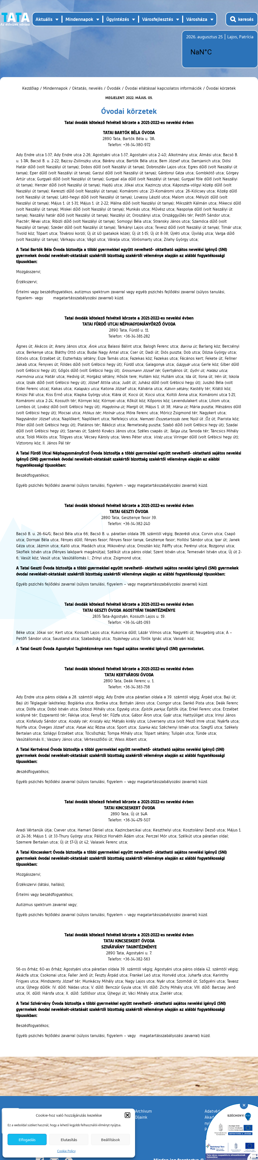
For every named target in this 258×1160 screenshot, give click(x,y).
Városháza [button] (196, 19)
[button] (127, 1115)
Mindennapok (55, 88)
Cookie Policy (66, 1151)
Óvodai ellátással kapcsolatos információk (163, 88)
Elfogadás (27, 1139)
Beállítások (110, 1139)
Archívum (143, 1111)
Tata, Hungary (214, 52)
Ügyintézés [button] (117, 19)
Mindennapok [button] (79, 19)
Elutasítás (69, 1139)
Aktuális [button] (44, 19)
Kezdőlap (31, 88)
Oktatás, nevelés (87, 88)
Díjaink (141, 1117)
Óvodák (114, 88)
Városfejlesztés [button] (157, 19)
